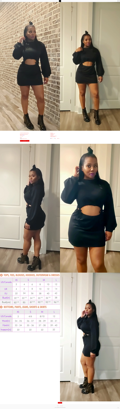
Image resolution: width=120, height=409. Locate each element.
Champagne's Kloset (58, 407)
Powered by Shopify (63, 407)
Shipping (21, 138)
